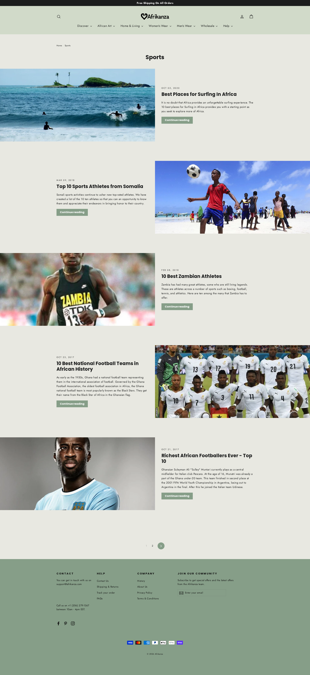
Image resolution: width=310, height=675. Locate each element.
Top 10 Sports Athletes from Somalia (100, 186)
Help (226, 26)
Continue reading (177, 120)
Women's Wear (159, 26)
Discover (83, 26)
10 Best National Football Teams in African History (98, 366)
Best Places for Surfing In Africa (199, 94)
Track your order (106, 592)
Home (59, 45)
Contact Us (102, 581)
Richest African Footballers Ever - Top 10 (206, 458)
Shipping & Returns (108, 587)
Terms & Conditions (148, 598)
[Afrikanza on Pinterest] (65, 623)
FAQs (100, 598)
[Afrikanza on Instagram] (73, 623)
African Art (105, 26)
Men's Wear (185, 26)
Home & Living (131, 26)
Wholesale (208, 26)
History (141, 581)
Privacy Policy (144, 592)
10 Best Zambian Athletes (191, 276)
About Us (142, 587)
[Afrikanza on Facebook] (58, 623)
